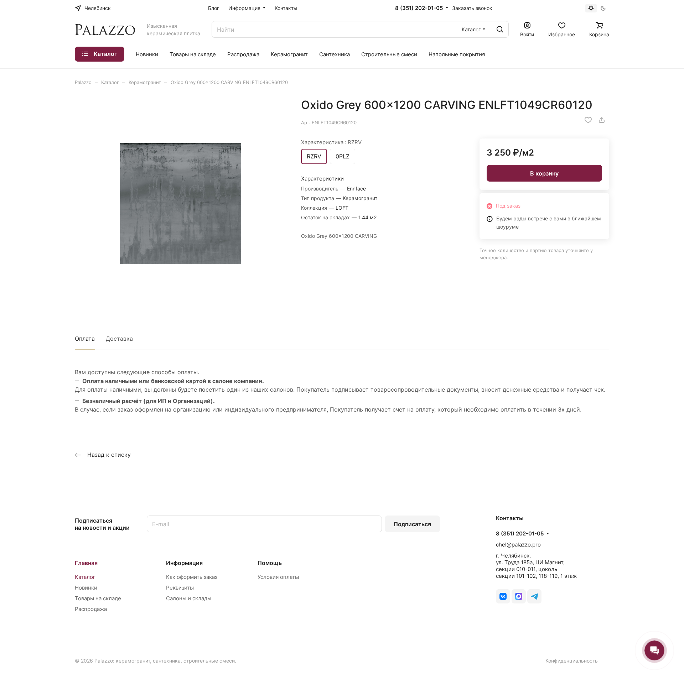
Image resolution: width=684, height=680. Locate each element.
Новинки (86, 587)
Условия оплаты (278, 577)
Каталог (85, 577)
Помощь (270, 562)
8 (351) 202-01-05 (419, 8)
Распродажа (91, 609)
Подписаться (412, 524)
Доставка (119, 338)
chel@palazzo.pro (518, 544)
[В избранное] (588, 120)
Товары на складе (98, 598)
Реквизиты (180, 587)
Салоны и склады (188, 598)
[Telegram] (534, 596)
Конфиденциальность (571, 661)
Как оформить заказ (191, 577)
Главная (86, 562)
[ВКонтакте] (503, 596)
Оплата (85, 338)
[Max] (519, 596)
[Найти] (500, 29)
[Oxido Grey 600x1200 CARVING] (180, 203)
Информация (184, 562)
